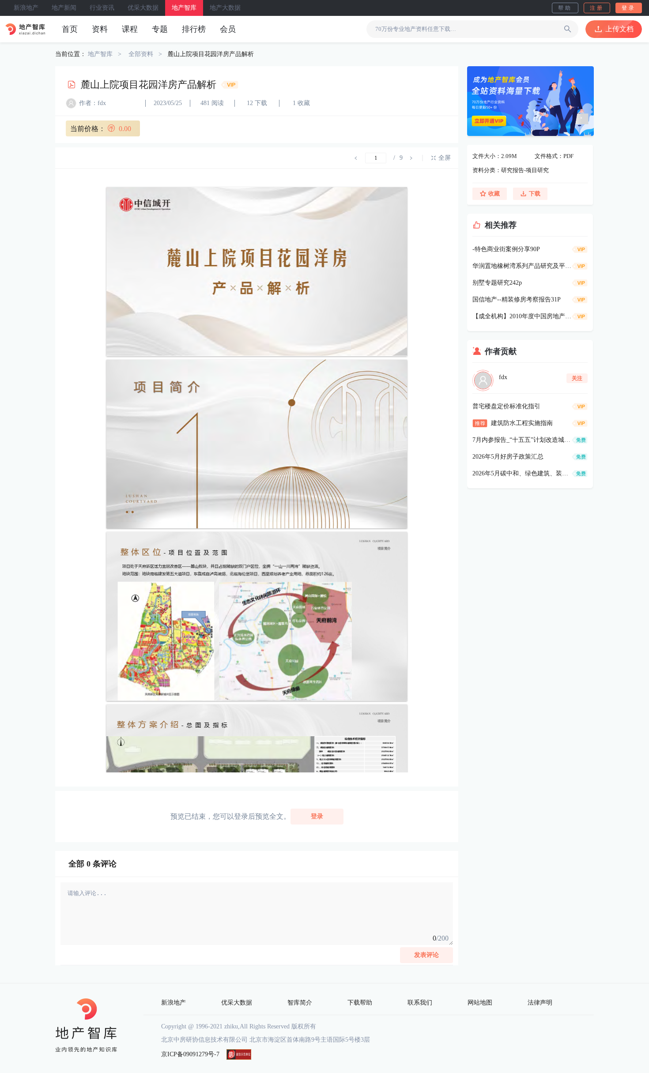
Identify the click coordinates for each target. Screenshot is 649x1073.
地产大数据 (225, 7)
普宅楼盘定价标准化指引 (506, 406)
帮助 (565, 8)
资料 (100, 29)
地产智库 (184, 7)
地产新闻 (64, 7)
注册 (597, 8)
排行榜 (194, 29)
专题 (160, 29)
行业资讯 (102, 7)
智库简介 (299, 1002)
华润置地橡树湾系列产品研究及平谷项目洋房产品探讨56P (522, 266)
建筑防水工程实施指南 (522, 423)
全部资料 (140, 54)
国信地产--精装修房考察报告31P (516, 299)
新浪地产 (26, 7)
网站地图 (480, 1002)
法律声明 (540, 1002)
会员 (228, 29)
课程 (130, 29)
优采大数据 (143, 7)
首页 (70, 29)
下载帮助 (359, 1002)
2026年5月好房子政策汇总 (507, 456)
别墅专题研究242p (497, 282)
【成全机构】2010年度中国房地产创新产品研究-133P (522, 316)
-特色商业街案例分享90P (506, 249)
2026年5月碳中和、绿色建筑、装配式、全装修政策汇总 (522, 473)
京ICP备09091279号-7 (190, 1054)
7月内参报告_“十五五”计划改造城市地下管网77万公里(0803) (522, 440)
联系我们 (420, 1002)
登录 (629, 8)
